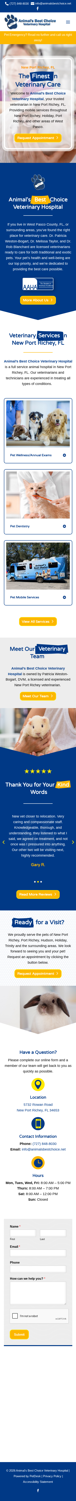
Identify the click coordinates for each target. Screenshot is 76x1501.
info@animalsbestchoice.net (44, 1149)
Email (15, 1246)
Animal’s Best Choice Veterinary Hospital (38, 361)
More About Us (36, 300)
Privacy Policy (52, 1476)
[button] (3, 841)
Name (15, 1226)
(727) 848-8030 (45, 1144)
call (58, 34)
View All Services (35, 621)
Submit (19, 1334)
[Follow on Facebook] (38, 1490)
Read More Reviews (35, 894)
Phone (15, 1262)
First (12, 1239)
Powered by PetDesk (27, 1476)
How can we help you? (27, 1278)
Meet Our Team (36, 696)
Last (42, 1239)
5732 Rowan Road (38, 1105)
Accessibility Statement (38, 1481)
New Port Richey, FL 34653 (38, 1110)
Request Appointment (35, 138)
